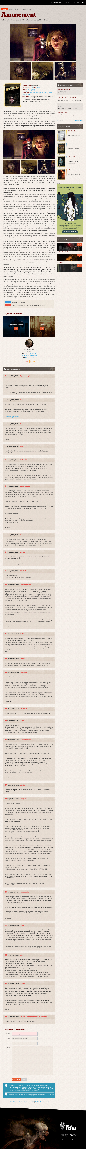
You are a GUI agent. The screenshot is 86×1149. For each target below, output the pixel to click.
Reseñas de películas (73, 1134)
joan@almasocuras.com (69, 1137)
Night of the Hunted (64, 89)
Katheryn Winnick (43, 92)
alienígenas (33, 355)
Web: (8, 1043)
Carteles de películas (65, 1135)
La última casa (62, 112)
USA (32, 87)
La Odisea (71, 170)
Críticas (26, 361)
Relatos (73, 1135)
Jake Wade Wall (31, 91)
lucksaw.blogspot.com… (12, 417)
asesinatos (27, 353)
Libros (76, 1135)
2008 (38, 87)
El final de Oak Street (74, 131)
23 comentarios (30, 358)
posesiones (25, 355)
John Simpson (31, 89)
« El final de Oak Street (15, 1102)
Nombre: (7, 1034)
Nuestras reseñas (63, 3)
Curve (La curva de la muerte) (67, 97)
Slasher (21, 9)
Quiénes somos (64, 1134)
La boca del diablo (73, 157)
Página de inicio (13, 9)
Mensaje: (7, 1048)
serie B (34, 353)
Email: (8, 1038)
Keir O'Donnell (33, 92)
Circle (59, 105)
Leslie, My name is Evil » (42, 1102)
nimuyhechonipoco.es (71, 1139)
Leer (16, 328)
